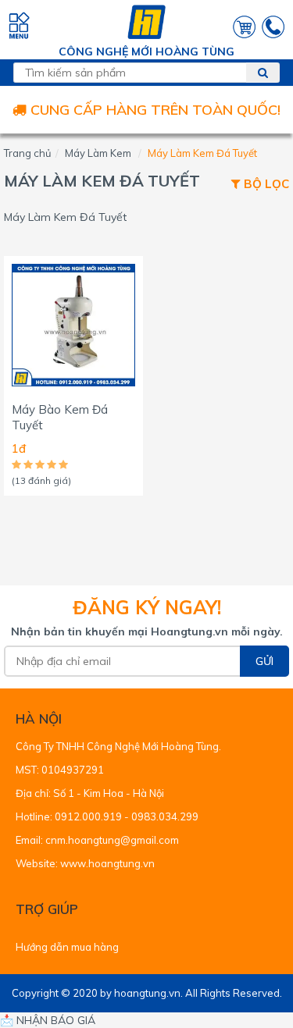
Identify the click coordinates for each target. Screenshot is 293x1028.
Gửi (264, 661)
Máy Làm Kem (98, 153)
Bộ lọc (265, 184)
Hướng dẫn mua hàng (67, 947)
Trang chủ (28, 153)
